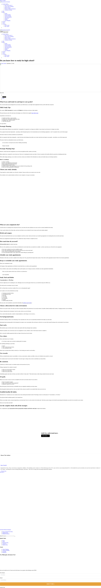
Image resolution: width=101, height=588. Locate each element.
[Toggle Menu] (8, 4)
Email (1, 578)
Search (1, 536)
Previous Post (3, 471)
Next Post (2, 472)
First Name (2, 572)
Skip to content (3, 0)
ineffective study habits (27, 302)
